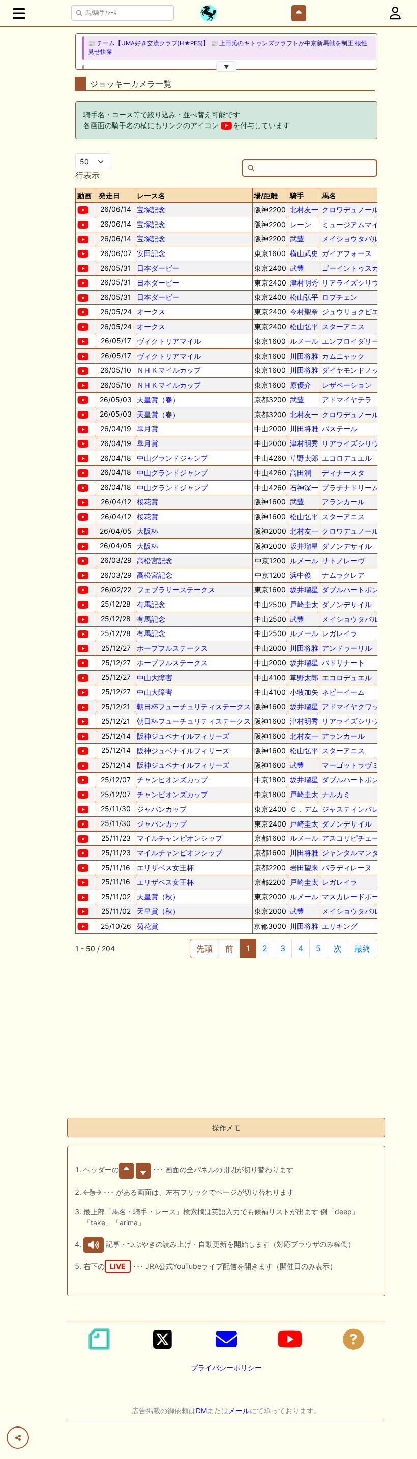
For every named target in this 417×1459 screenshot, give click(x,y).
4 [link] (300, 948)
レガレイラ (340, 633)
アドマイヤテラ (347, 399)
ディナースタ (343, 472)
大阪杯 (147, 531)
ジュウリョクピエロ (354, 311)
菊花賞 (147, 926)
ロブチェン (340, 297)
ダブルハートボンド (354, 589)
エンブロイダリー (350, 341)
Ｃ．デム (304, 809)
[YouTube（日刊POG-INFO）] (290, 1339)
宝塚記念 (151, 209)
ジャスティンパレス (354, 809)
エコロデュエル (347, 458)
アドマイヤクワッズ (354, 706)
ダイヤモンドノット (354, 370)
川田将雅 (304, 356)
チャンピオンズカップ (172, 779)
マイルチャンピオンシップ (179, 838)
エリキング (340, 926)
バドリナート (343, 662)
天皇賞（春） (158, 399)
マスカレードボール (354, 896)
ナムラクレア (343, 574)
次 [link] (338, 948)
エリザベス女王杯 (165, 867)
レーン (300, 224)
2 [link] (264, 948)
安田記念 (151, 253)
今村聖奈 (304, 311)
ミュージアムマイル (354, 224)
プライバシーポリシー (226, 1367)
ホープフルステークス (172, 648)
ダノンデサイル (347, 546)
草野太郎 (304, 458)
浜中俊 (300, 574)
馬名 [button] (329, 195)
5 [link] (318, 948)
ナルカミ (336, 794)
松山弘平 (304, 297)
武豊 (297, 238)
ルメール (304, 341)
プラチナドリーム (350, 487)
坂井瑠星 (304, 546)
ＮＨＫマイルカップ (169, 370)
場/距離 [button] (266, 195)
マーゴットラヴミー (354, 764)
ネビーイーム (343, 692)
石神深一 (304, 487)
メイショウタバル (350, 238)
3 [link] (282, 948)
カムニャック (343, 356)
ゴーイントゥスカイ (354, 268)
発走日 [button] (109, 195)
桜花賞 (147, 501)
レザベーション (347, 384)
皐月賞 (147, 428)
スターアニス (343, 326)
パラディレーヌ (347, 867)
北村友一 (304, 209)
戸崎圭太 (304, 604)
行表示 (87, 175)
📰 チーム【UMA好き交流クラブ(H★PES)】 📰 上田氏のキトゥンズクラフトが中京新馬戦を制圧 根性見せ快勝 (227, 47)
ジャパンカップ (162, 809)
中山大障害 (154, 677)
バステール (340, 428)
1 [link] (248, 948)
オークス (151, 311)
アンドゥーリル (347, 648)
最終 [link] (362, 948)
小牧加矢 (304, 692)
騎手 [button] (297, 195)
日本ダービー (158, 268)
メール (239, 1410)
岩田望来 (304, 867)
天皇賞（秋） (158, 896)
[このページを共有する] (18, 1437)
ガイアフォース (347, 253)
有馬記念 (151, 604)
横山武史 (304, 253)
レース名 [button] (151, 195)
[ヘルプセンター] (353, 1339)
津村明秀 (304, 282)
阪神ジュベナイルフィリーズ (183, 736)
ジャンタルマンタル (354, 852)
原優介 (300, 384)
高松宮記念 (154, 560)
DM (201, 1410)
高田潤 (300, 472)
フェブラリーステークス (176, 589)
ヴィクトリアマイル (169, 341)
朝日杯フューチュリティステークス (194, 706)
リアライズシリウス (354, 282)
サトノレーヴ (343, 560)
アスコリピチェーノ (354, 838)
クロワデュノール (350, 209)
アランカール (343, 501)
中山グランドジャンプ (172, 458)
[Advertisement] (226, 1038)
